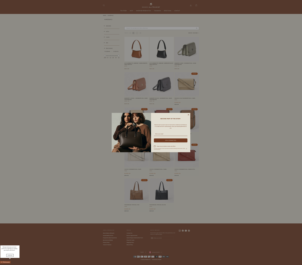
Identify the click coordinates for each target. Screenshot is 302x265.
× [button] (18, 244)
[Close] (188, 115)
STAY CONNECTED (170, 140)
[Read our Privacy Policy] (186, 149)
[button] (12, 262)
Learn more (10, 255)
